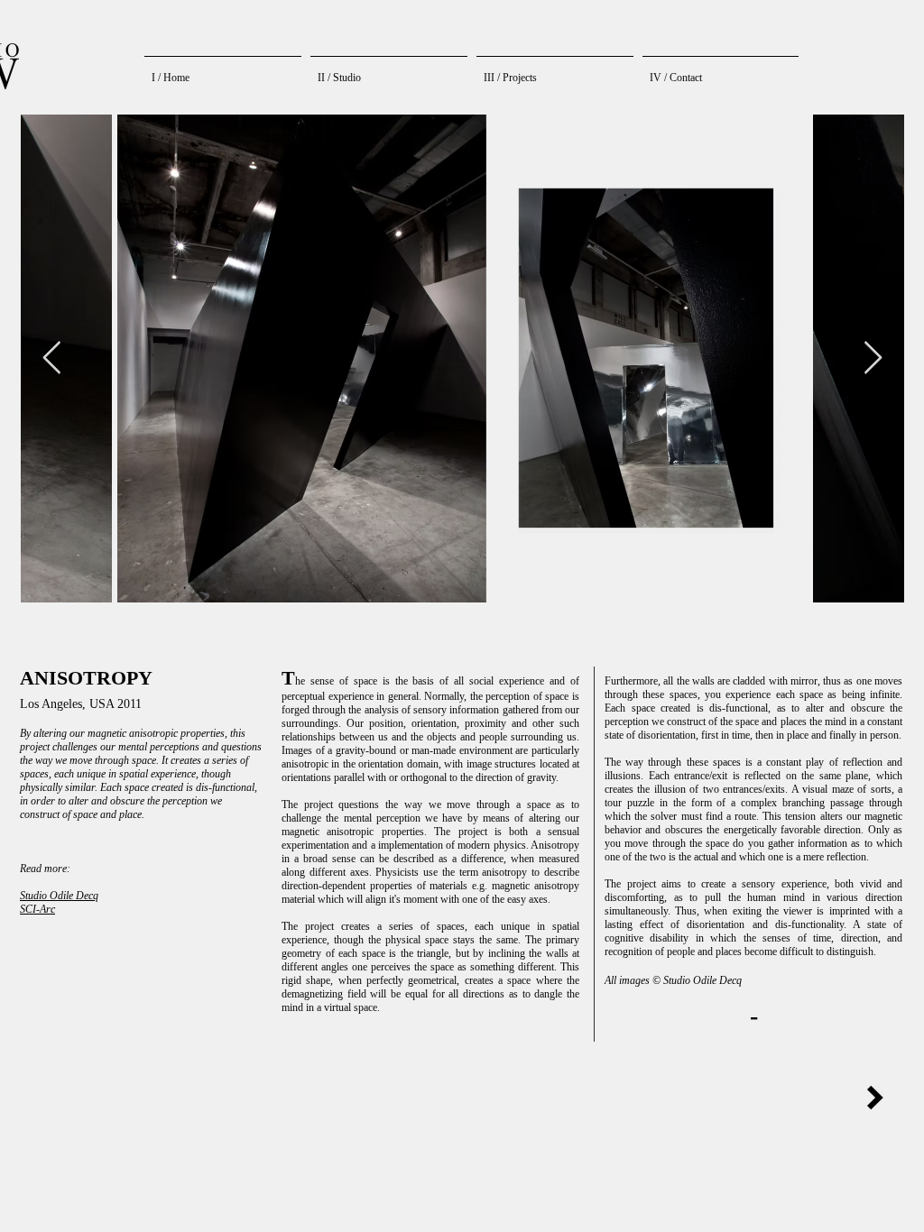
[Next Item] (873, 358)
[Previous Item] (52, 358)
